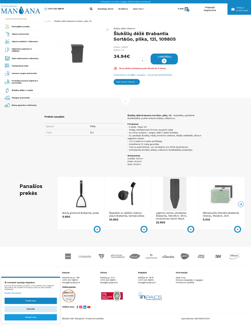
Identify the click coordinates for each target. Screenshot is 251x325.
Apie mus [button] (137, 9)
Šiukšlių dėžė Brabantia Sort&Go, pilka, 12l (73, 21)
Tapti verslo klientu (125, 82)
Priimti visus (30, 301)
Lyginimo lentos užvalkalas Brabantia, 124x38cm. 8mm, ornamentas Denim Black (171, 215)
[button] (107, 30)
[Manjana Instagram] (81, 307)
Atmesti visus (30, 317)
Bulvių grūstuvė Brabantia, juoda (80, 212)
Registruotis (210, 10)
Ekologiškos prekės (21, 26)
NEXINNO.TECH (202, 318)
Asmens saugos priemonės (24, 73)
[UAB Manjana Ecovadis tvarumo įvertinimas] (68, 295)
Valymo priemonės (20, 34)
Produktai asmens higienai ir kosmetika (25, 82)
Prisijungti (210, 7)
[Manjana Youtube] (89, 307)
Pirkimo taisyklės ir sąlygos (189, 280)
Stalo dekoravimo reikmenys (25, 58)
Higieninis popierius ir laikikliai (22, 50)
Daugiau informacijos (13, 293)
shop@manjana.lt (71, 282)
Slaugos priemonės (21, 98)
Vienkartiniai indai (20, 66)
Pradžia (47, 21)
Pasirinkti (31, 309)
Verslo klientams (242, 9)
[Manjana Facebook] (78, 307)
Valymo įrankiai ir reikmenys (25, 41)
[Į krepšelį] (97, 229)
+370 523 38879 (56, 8)
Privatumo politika (185, 282)
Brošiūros (123, 9)
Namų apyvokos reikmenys (24, 105)
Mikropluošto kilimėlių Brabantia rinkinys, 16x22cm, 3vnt (221, 214)
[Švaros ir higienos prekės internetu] (20, 9)
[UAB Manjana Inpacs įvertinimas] (150, 296)
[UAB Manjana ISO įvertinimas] (112, 295)
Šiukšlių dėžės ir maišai (22, 90)
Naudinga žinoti (105, 9)
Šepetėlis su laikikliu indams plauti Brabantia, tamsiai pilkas (126, 214)
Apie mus (181, 277)
